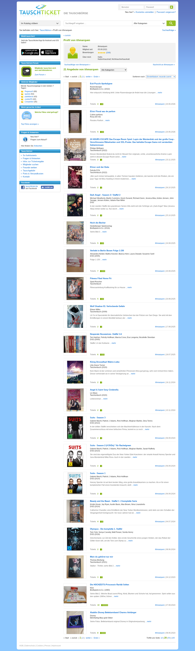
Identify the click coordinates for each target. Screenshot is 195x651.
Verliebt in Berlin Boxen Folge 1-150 (107, 250)
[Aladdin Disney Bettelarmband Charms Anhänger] (75, 633)
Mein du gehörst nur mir (101, 557)
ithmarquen (160, 104)
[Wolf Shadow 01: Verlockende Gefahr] (75, 327)
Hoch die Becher (98, 223)
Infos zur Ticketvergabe (33, 161)
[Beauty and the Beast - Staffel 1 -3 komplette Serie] (75, 522)
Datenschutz (30, 646)
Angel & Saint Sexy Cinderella (104, 390)
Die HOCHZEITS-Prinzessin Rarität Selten (109, 584)
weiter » (89, 77)
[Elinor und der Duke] (75, 188)
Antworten (38, 146)
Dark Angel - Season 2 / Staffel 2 (105, 195)
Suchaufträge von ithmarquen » (77, 65)
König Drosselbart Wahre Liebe (104, 362)
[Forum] (26, 76)
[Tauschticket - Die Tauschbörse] (39, 11)
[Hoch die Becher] (75, 244)
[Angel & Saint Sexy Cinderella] (75, 411)
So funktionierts (30, 155)
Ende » (97, 77)
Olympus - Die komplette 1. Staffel (106, 529)
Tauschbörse (45, 30)
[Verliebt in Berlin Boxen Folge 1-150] (75, 271)
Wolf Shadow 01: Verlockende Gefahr (107, 306)
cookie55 (28, 99)
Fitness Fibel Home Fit (100, 278)
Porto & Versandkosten (33, 173)
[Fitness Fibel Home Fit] (75, 299)
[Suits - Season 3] (75, 438)
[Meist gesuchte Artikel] (26, 119)
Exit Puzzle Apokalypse (101, 83)
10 (162, 638)
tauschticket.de (32, 186)
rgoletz (27, 94)
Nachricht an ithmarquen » (164, 65)
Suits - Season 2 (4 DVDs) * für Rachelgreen (110, 445)
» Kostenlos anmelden (144, 12)
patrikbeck (29, 97)
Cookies (39, 646)
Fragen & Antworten (31, 158)
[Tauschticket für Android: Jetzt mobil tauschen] (30, 55)
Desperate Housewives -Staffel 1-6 (106, 334)
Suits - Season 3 (97, 417)
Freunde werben (30, 167)
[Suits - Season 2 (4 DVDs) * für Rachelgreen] (75, 466)
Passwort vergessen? (166, 12)
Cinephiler (29, 102)
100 (173, 638)
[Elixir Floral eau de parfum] (75, 132)
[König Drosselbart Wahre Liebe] (75, 383)
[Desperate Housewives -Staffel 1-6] (75, 355)
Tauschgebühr (29, 170)
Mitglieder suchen (30, 164)
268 (108, 53)
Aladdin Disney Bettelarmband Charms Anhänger (113, 612)
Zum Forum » (40, 75)
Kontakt (26, 177)
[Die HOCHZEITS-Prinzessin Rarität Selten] (75, 605)
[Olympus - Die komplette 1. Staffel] (75, 550)
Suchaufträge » (169, 30)
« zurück (67, 35)
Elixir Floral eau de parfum (102, 111)
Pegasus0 (29, 91)
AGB (21, 646)
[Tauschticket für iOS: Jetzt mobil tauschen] (49, 55)
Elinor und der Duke (99, 167)
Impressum (56, 646)
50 (169, 638)
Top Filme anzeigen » (30, 124)
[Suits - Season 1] (75, 494)
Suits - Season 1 (97, 473)
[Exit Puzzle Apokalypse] (75, 104)
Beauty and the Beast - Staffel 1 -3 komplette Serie (113, 501)
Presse (47, 646)
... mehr (159, 93)
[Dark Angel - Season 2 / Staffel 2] (75, 216)
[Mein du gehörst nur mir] (75, 578)
